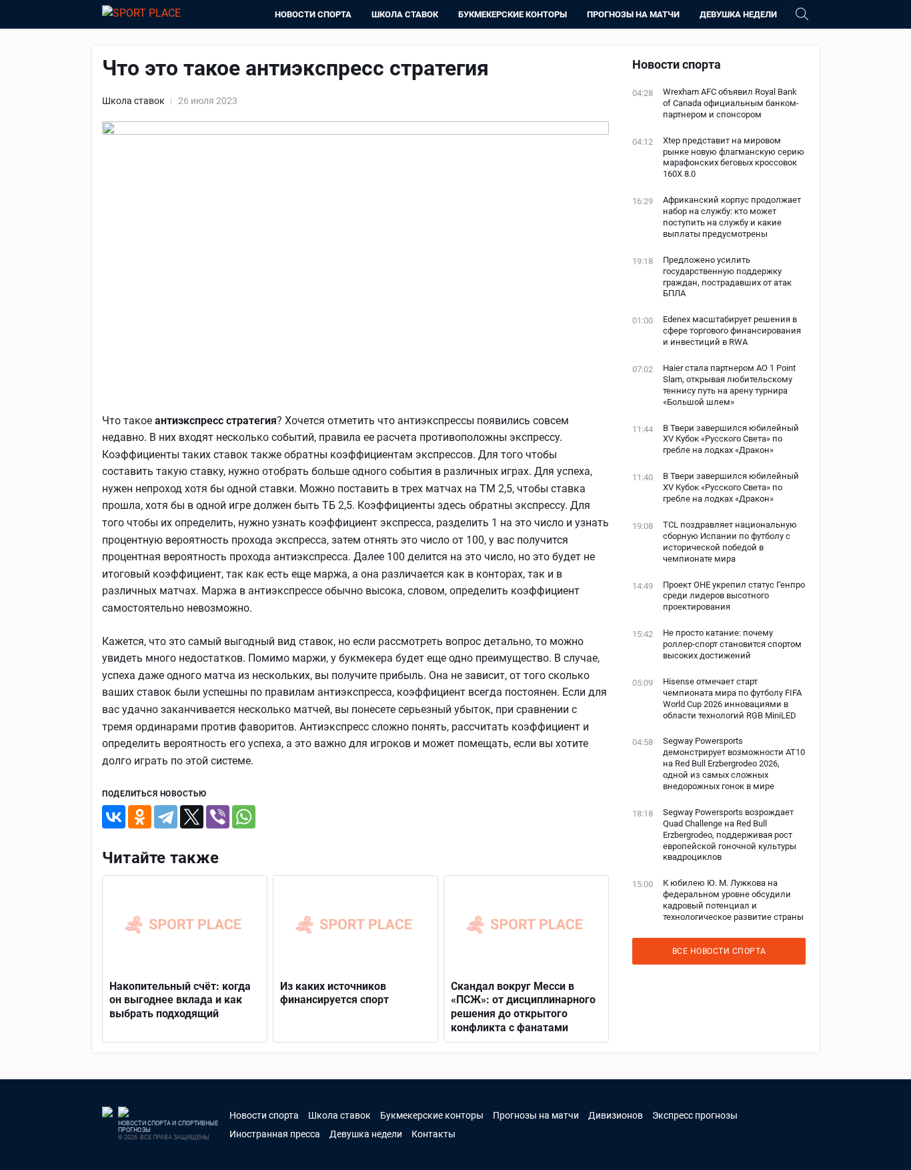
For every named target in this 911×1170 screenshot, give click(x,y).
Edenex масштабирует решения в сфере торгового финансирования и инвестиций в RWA (732, 330)
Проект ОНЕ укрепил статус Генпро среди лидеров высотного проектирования (734, 596)
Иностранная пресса (274, 1134)
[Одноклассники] (139, 816)
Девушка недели (738, 14)
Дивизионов (615, 1115)
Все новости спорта (719, 951)
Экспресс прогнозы (695, 1115)
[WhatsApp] (243, 816)
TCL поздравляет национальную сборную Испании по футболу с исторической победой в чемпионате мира (730, 542)
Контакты (433, 1134)
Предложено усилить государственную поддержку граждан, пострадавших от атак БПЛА (727, 277)
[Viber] (217, 816)
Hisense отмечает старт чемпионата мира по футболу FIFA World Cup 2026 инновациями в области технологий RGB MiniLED (732, 698)
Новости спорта (313, 14)
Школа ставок (404, 14)
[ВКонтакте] (113, 816)
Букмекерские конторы (512, 14)
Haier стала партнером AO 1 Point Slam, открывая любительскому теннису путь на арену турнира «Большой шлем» (729, 385)
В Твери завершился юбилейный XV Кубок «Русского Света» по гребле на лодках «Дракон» (731, 439)
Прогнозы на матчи (633, 14)
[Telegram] (165, 816)
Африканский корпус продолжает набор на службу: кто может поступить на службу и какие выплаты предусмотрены (732, 217)
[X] (191, 816)
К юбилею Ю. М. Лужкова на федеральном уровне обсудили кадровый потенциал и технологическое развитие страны (733, 900)
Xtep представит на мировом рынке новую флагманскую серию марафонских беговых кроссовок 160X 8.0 (733, 157)
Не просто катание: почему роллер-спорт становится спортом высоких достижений (732, 644)
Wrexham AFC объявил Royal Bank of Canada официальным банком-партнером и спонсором (731, 103)
